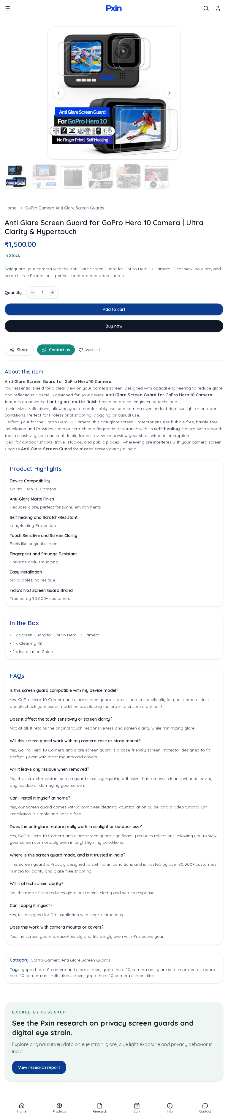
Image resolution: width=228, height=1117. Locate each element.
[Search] (206, 8)
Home (10, 208)
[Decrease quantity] (32, 292)
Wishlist (93, 349)
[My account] (218, 8)
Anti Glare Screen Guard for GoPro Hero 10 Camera (159, 395)
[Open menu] (7, 8)
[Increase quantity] (52, 292)
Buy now (114, 326)
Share (22, 349)
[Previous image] (58, 93)
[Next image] (169, 93)
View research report (39, 1067)
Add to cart (114, 309)
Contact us (59, 349)
